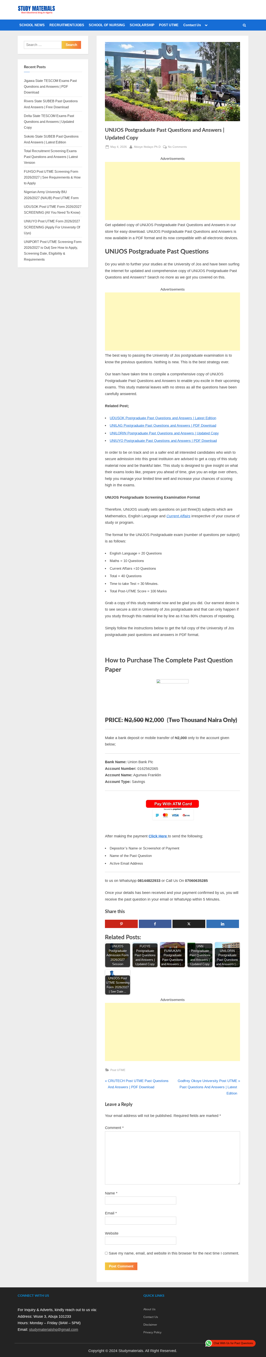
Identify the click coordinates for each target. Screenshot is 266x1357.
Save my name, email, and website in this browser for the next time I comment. (174, 1253)
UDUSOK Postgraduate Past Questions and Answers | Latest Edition (163, 418)
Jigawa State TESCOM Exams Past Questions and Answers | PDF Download (50, 86)
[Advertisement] (172, 191)
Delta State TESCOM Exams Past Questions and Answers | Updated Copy (49, 121)
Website (111, 1233)
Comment (114, 1128)
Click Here (158, 836)
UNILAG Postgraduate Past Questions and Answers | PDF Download (163, 426)
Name (111, 1193)
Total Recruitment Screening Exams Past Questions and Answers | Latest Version (51, 157)
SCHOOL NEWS (32, 25)
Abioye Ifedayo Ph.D (147, 146)
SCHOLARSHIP (142, 25)
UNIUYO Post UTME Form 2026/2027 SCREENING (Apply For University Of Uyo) (52, 227)
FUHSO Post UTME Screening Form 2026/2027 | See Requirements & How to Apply (52, 177)
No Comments (177, 147)
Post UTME (117, 1070)
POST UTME (169, 25)
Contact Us (192, 25)
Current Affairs (178, 516)
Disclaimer (150, 1324)
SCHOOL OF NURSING (107, 25)
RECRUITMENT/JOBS (66, 25)
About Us (149, 1309)
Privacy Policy (152, 1332)
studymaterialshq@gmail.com (53, 1329)
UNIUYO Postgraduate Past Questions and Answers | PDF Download (163, 441)
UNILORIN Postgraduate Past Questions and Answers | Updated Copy (164, 433)
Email (111, 1213)
